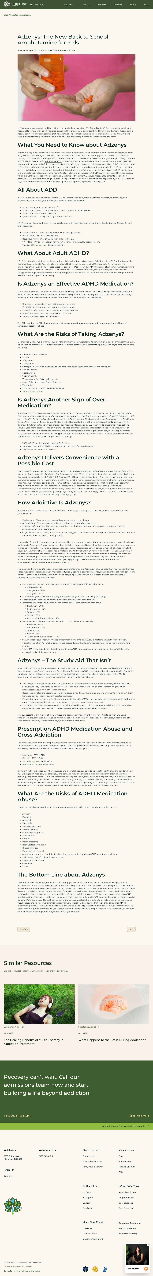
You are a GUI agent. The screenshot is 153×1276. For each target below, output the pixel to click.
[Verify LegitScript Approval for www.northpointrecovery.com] (86, 1269)
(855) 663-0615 (36, 5)
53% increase (36, 245)
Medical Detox (90, 1234)
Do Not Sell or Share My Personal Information (22, 1271)
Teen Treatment (126, 1208)
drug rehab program (47, 911)
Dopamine (27, 304)
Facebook (87, 1208)
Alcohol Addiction (127, 1192)
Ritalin (129, 491)
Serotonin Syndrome (32, 391)
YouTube (87, 1192)
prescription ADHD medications (88, 128)
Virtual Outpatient (128, 1228)
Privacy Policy (9, 1267)
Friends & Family (127, 1167)
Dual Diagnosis (126, 1203)
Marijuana (27, 755)
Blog (6, 15)
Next (131, 929)
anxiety (50, 275)
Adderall (95, 342)
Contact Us (88, 1156)
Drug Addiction (126, 1197)
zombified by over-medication (103, 131)
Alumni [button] (133, 5)
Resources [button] (118, 5)
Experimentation (34, 572)
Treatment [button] (101, 5)
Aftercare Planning (128, 1234)
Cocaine (26, 758)
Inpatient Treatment (93, 1239)
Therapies (87, 1228)
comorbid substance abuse (31, 326)
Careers (7, 1176)
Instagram (88, 1197)
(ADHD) (73, 164)
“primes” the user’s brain (85, 743)
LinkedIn (87, 1203)
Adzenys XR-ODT (53, 161)
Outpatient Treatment (130, 1223)
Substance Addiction (20, 15)
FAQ (121, 1172)
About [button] (146, 5)
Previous (23, 929)
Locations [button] (85, 5)
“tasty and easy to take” (40, 134)
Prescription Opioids (32, 764)
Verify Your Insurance (93, 1167)
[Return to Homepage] (15, 4)
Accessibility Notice (24, 1267)
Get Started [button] (69, 5)
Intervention (125, 1161)
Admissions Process (92, 1161)
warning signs (74, 906)
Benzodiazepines (30, 761)
